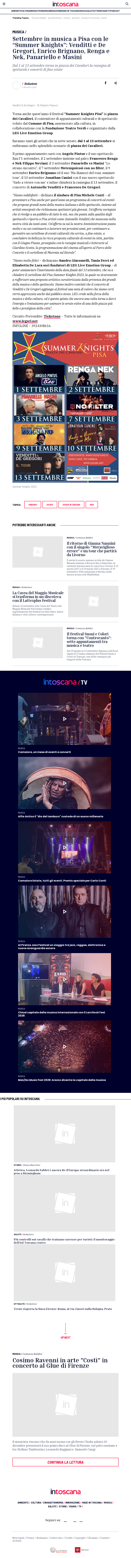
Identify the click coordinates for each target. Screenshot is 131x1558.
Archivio (16, 1541)
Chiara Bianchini (31, 1165)
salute (90, 11)
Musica (18, 31)
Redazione (30, 84)
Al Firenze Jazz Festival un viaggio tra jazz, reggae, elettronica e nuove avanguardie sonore (61, 946)
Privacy (30, 1538)
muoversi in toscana (90, 18)
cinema (66, 18)
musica (82, 11)
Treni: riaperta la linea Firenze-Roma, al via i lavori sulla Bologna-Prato (63, 1309)
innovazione (55, 11)
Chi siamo (93, 1538)
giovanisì (76, 18)
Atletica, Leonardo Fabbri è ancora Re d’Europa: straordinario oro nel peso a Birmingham (61, 1171)
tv (109, 11)
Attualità (19, 1303)
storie (97, 11)
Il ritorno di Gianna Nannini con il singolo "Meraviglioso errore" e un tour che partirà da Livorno (92, 549)
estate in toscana (71, 504)
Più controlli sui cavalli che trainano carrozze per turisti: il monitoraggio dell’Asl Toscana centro (64, 1241)
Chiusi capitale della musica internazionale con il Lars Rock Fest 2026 (61, 1014)
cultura (25, 11)
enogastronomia (39, 11)
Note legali (18, 1538)
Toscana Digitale (38, 18)
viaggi (104, 11)
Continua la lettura (65, 1462)
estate (49, 504)
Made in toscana (70, 11)
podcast (115, 11)
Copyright (80, 1538)
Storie (17, 1165)
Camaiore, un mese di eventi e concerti (44, 752)
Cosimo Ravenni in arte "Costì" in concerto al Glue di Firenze (60, 1362)
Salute (17, 1234)
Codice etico (56, 1538)
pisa (92, 504)
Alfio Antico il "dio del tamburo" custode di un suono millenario (60, 816)
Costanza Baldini (84, 537)
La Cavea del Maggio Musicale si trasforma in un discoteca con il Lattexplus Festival (38, 597)
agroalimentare (55, 18)
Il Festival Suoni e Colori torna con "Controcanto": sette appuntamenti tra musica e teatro (89, 640)
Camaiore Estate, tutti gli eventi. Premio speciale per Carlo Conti (62, 881)
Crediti (68, 1538)
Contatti (104, 1538)
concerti (32, 504)
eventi (104, 18)
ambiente (16, 11)
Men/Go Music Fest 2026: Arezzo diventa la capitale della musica (62, 1080)
